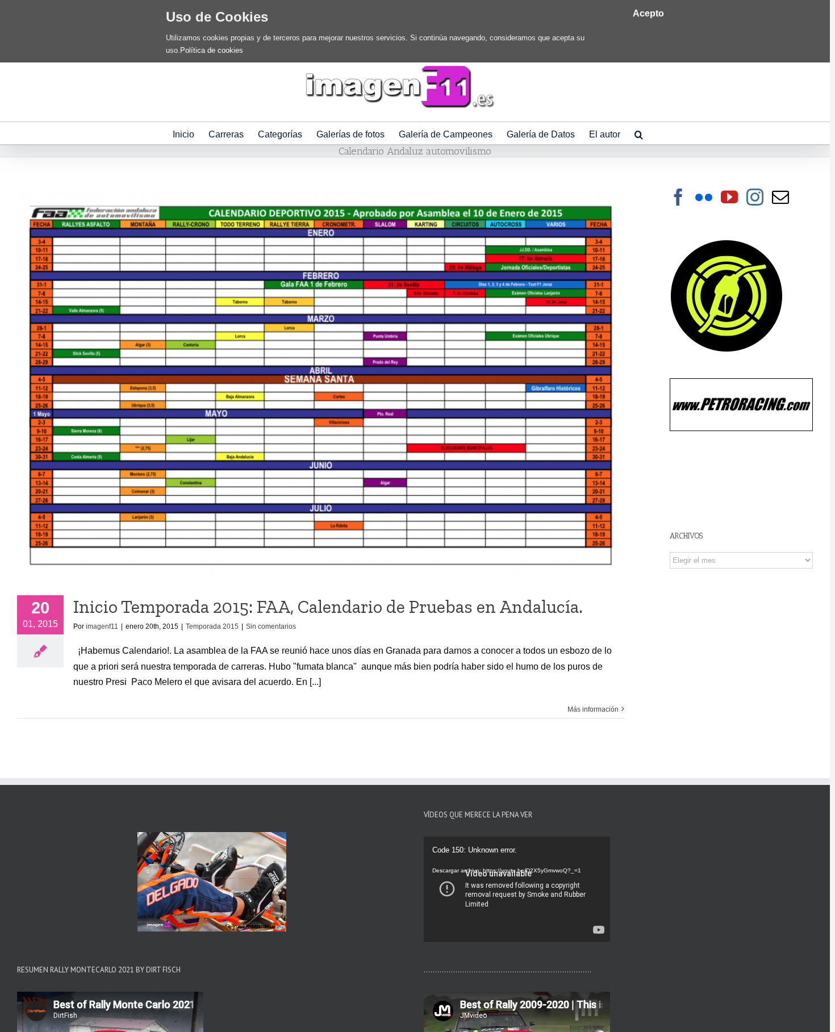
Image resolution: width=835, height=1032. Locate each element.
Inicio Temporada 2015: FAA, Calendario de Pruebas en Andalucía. (328, 606)
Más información (593, 709)
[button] (638, 133)
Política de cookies (211, 50)
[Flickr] (703, 197)
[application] (517, 889)
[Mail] (780, 197)
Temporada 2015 (212, 626)
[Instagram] (754, 197)
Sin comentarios (271, 626)
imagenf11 (102, 626)
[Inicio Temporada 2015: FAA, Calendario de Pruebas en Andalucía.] (320, 383)
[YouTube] (729, 197)
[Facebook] (678, 197)
